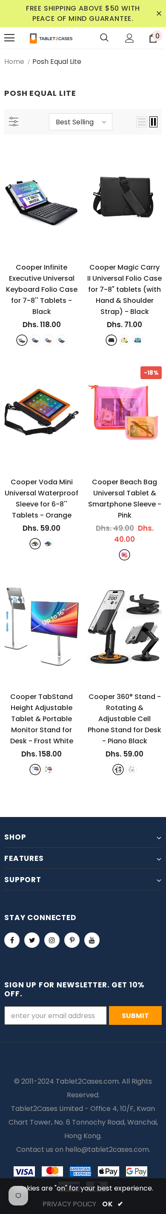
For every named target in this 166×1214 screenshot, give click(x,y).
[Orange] (35, 544)
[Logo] (51, 37)
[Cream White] (131, 769)
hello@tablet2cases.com (107, 1149)
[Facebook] (12, 940)
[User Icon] (129, 38)
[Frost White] (35, 769)
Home (14, 61)
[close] (159, 13)
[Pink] (124, 555)
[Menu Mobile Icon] (9, 38)
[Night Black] (48, 769)
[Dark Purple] (61, 340)
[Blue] (138, 340)
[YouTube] (92, 940)
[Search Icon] (104, 38)
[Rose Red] (48, 340)
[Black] (22, 340)
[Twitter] (32, 940)
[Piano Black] (118, 769)
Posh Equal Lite (56, 61)
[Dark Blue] (35, 340)
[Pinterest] (72, 940)
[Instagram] (52, 940)
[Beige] (124, 340)
